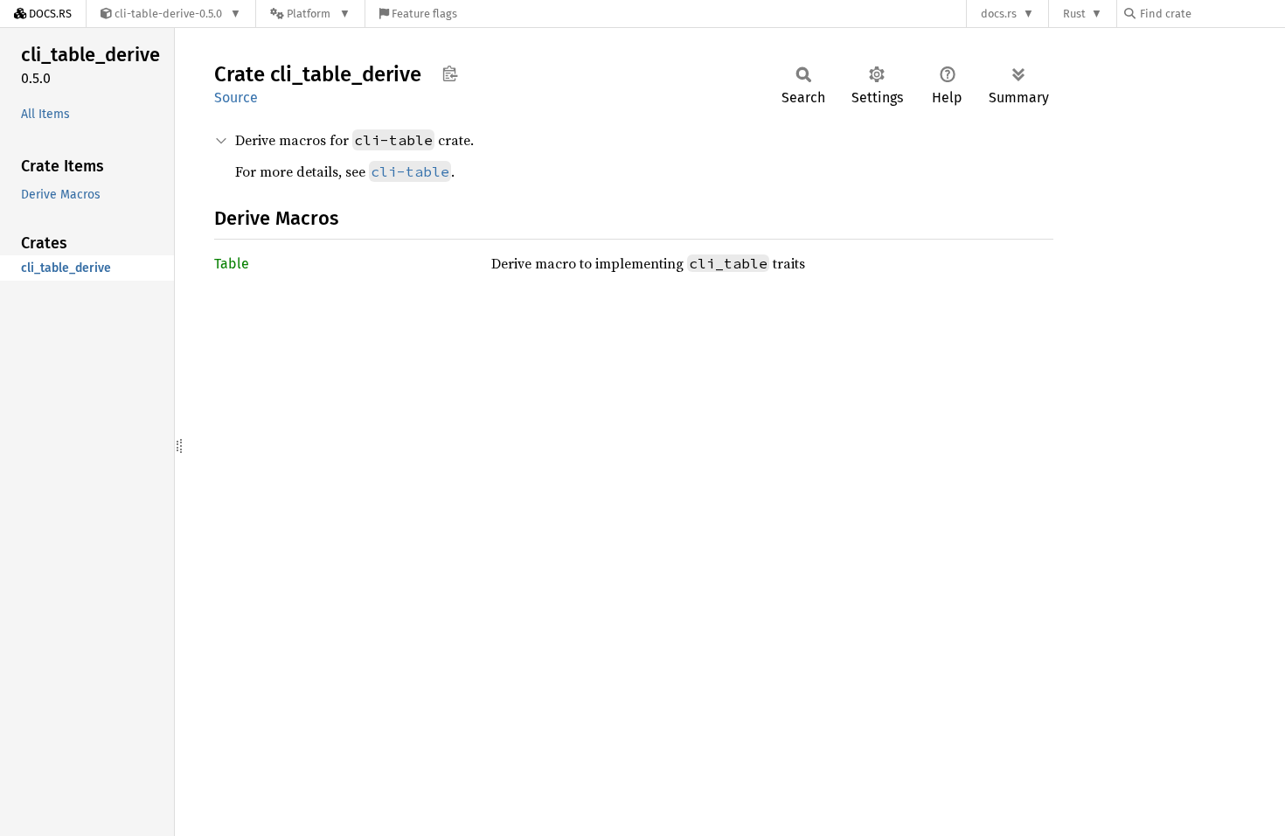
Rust (1074, 13)
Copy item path (449, 73)
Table (231, 263)
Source (236, 97)
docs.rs (999, 13)
